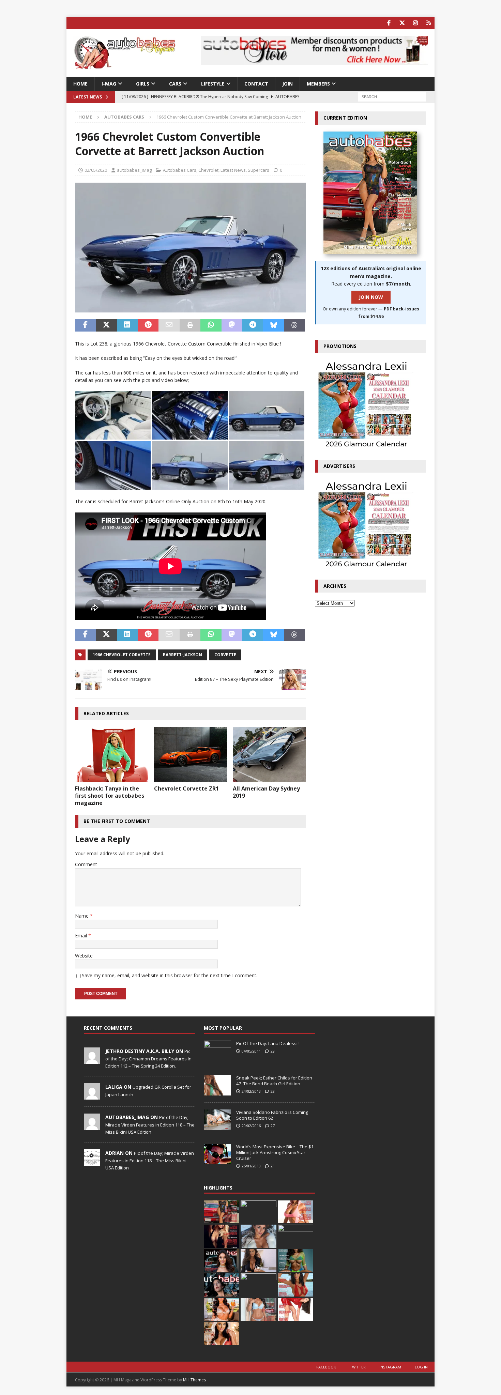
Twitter (358, 1366)
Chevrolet (208, 170)
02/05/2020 (96, 170)
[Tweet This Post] (106, 325)
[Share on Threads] (294, 325)
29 (273, 1051)
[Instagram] (415, 23)
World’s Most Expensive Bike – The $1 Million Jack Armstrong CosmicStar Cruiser (275, 1152)
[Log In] (429, 23)
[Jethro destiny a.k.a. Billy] (92, 1060)
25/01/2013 (251, 1165)
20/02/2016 (251, 1125)
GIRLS (142, 83)
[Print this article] (190, 325)
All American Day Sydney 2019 (266, 792)
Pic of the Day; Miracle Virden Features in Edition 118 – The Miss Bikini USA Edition (150, 1124)
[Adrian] (92, 1162)
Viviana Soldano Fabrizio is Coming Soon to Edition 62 (272, 1115)
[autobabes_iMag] (92, 1126)
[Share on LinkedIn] (127, 325)
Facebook (326, 1366)
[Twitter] (402, 23)
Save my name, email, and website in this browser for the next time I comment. (169, 975)
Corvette (225, 655)
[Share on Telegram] (252, 325)
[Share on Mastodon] (232, 325)
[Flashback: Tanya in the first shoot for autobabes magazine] (111, 754)
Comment (86, 864)
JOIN (287, 83)
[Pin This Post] (148, 325)
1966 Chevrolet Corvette (122, 655)
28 (273, 1091)
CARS (175, 83)
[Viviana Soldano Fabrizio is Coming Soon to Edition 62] (217, 1119)
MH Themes (194, 1380)
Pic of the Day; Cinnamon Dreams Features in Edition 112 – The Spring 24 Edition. (148, 1058)
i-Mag (109, 83)
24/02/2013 (251, 1091)
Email (81, 935)
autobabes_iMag (134, 170)
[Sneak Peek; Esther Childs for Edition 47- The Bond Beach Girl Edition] (217, 1085)
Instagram (390, 1366)
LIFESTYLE (213, 83)
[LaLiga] (92, 1096)
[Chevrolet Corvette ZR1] (190, 754)
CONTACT (256, 83)
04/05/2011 (251, 1051)
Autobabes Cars (179, 170)
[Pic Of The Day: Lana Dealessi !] (217, 1051)
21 (273, 1165)
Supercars (258, 170)
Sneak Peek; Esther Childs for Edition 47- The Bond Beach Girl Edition (274, 1081)
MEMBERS (318, 83)
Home (80, 83)
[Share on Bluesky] (273, 325)
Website (84, 955)
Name (82, 916)
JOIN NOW (371, 297)
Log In (421, 1366)
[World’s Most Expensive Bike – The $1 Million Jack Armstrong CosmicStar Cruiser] (217, 1154)
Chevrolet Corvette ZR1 (186, 788)
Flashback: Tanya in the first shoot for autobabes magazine (109, 796)
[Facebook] (389, 23)
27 (273, 1125)
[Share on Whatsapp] (210, 325)
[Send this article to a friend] (168, 325)
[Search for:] (392, 96)
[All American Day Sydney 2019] (269, 754)
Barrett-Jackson (182, 655)
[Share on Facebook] (85, 325)
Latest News (233, 170)
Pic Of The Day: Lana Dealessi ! (268, 1043)
